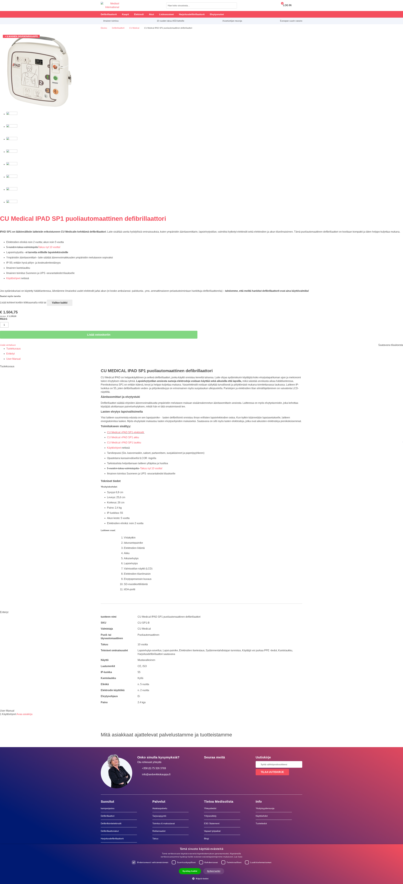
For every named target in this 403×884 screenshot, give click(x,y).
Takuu (155, 838)
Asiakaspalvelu (159, 808)
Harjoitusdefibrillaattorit (112, 838)
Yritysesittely (210, 816)
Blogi (206, 838)
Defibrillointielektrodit (111, 823)
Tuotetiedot (261, 823)
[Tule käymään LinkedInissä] (216, 764)
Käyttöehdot (262, 816)
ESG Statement (211, 823)
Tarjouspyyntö (159, 816)
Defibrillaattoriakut (110, 831)
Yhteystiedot (210, 808)
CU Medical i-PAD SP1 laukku (124, 442)
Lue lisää (238, 856)
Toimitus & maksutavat (163, 823)
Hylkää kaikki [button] (213, 871)
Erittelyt (10, 353)
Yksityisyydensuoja (265, 808)
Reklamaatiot (158, 831)
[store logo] (110, 5)
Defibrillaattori (107, 816)
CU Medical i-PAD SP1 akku (123, 437)
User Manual (13, 359)
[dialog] (201, 864)
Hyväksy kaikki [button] (189, 871)
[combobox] (201, 5)
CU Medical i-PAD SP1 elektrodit (126, 432)
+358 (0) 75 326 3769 (154, 768)
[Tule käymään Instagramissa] (225, 764)
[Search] (233, 5)
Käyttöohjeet (13, 278)
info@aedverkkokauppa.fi (156, 774)
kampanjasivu (107, 808)
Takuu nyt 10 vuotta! (49, 247)
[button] (201, 878)
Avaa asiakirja (24, 714)
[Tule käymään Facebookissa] (207, 764)
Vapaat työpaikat (212, 831)
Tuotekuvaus (13, 348)
